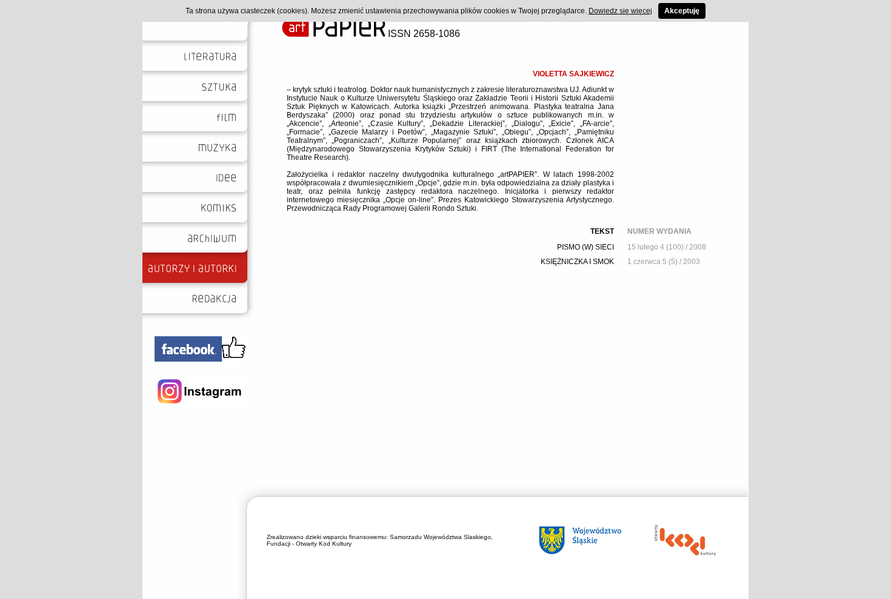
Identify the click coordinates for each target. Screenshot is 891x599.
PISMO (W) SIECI (585, 247)
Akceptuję (681, 11)
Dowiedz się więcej (620, 11)
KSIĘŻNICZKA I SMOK (577, 261)
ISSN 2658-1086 (422, 33)
